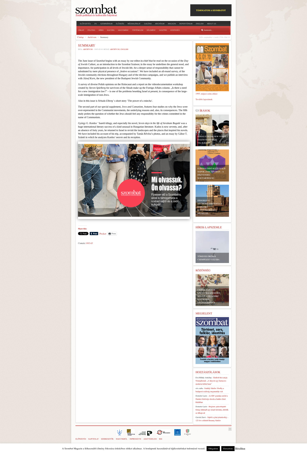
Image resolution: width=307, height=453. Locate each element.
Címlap (80, 37)
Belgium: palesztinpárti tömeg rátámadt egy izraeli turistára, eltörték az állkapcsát (212, 409)
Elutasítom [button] (228, 448)
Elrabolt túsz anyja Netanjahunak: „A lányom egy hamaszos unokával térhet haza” (211, 380)
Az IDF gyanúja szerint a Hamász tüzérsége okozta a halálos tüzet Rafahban (212, 398)
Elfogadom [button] (213, 448)
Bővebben (240, 448)
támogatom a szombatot (211, 10)
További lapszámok (204, 99)
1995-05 (89, 243)
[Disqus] (134, 290)
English (124, 49)
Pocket (102, 233)
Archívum (92, 37)
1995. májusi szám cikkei (206, 93)
